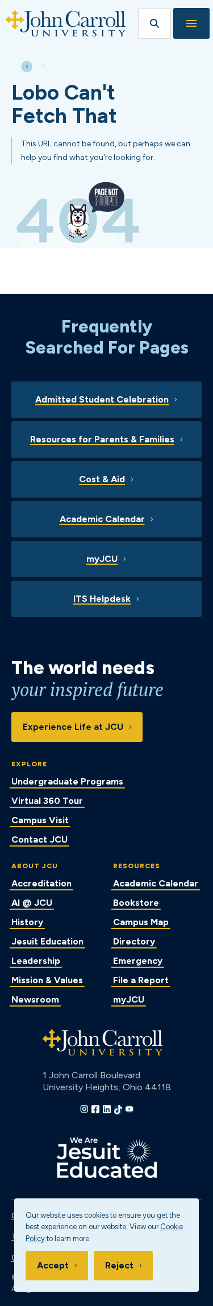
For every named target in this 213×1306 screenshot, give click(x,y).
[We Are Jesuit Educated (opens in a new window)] (106, 1157)
